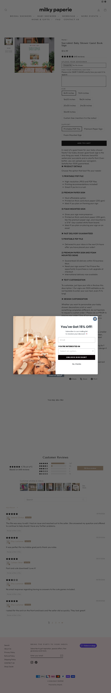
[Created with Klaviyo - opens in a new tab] (55, 375)
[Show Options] (93, 351)
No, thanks (76, 364)
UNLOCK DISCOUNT (76, 357)
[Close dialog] (95, 319)
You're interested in (69, 346)
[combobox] (76, 351)
